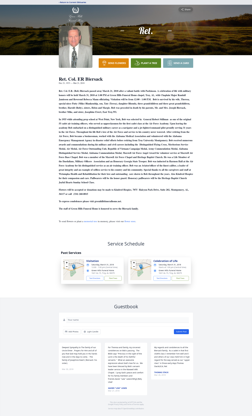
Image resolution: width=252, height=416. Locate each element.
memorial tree (90, 221)
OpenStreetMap (129, 408)
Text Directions (94, 278)
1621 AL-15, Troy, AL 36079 (103, 273)
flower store (129, 221)
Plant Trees (113, 278)
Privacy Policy (119, 404)
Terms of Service (133, 404)
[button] (73, 267)
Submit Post (181, 331)
